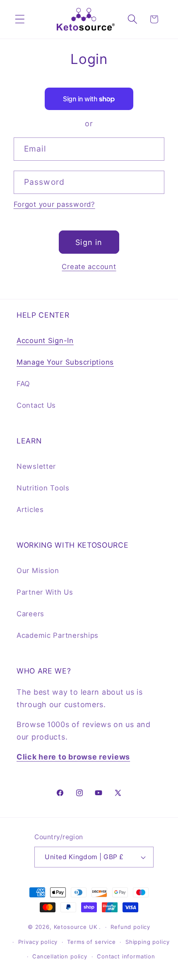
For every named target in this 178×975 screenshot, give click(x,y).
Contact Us (36, 405)
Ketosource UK (76, 927)
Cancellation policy (59, 956)
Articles (30, 509)
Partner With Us (45, 592)
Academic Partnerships (58, 635)
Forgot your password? (54, 204)
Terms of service (91, 941)
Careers (30, 614)
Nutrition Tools (43, 488)
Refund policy (130, 927)
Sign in (88, 242)
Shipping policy (147, 941)
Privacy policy (38, 941)
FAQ (23, 384)
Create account (89, 266)
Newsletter (36, 466)
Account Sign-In (45, 340)
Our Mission (38, 570)
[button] (20, 19)
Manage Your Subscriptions (65, 362)
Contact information (126, 956)
